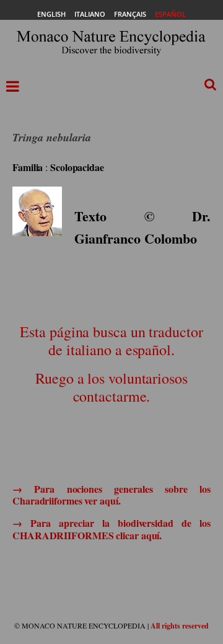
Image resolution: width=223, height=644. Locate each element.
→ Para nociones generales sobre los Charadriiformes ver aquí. (111, 495)
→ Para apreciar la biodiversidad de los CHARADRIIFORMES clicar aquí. (111, 529)
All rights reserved (180, 625)
